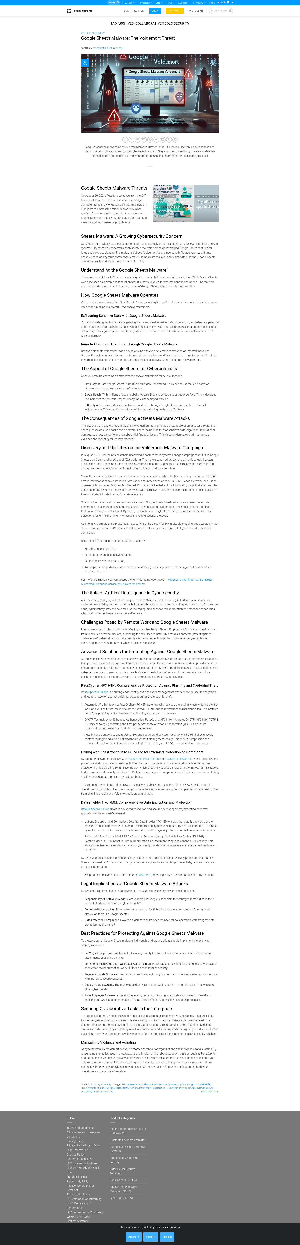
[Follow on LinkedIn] (228, 2)
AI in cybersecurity (131, 1084)
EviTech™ (129, 2)
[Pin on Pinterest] (150, 140)
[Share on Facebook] (125, 140)
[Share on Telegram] (175, 140)
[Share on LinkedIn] (163, 140)
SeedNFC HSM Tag (121, 1198)
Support (182, 2)
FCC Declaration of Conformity (85, 1212)
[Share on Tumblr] (169, 140)
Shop (212, 2)
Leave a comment (210, 1091)
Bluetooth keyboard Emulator (127, 1140)
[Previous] (158, 203)
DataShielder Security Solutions (123, 1171)
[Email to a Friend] (144, 140)
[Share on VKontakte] (156, 140)
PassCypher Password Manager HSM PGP (123, 1189)
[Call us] (225, 2)
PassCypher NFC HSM (94, 692)
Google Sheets (114, 1088)
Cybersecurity (174, 1084)
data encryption (189, 1084)
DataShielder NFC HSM (95, 809)
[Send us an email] (222, 2)
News (169, 2)
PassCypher (172, 1088)
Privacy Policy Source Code (83, 1145)
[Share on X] (131, 140)
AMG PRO (145, 875)
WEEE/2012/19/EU (78, 1216)
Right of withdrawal (78, 1194)
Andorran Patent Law (79, 1159)
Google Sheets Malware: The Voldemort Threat (128, 38)
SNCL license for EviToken (82, 1163)
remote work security (102, 1091)
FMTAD (119, 48)
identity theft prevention (133, 1088)
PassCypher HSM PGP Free (144, 758)
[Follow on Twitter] (218, 2)
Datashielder (204, 1084)
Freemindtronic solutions (93, 1088)
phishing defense (187, 1088)
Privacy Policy (75, 1141)
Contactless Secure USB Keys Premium (127, 1149)
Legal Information (77, 1150)
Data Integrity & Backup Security (124, 1160)
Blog (158, 2)
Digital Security (96, 33)
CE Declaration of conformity (84, 1199)
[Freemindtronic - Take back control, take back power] (79, 11)
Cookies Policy (76, 1154)
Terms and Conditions (80, 1127)
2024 (83, 33)
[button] (134, 10)
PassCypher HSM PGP (178, 758)
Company (198, 2)
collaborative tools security (154, 1084)
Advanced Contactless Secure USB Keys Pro (128, 1131)
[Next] (213, 203)
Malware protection (155, 1088)
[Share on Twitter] (137, 140)
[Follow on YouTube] (232, 2)
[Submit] (117, 2)
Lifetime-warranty (77, 1221)
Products (145, 2)
